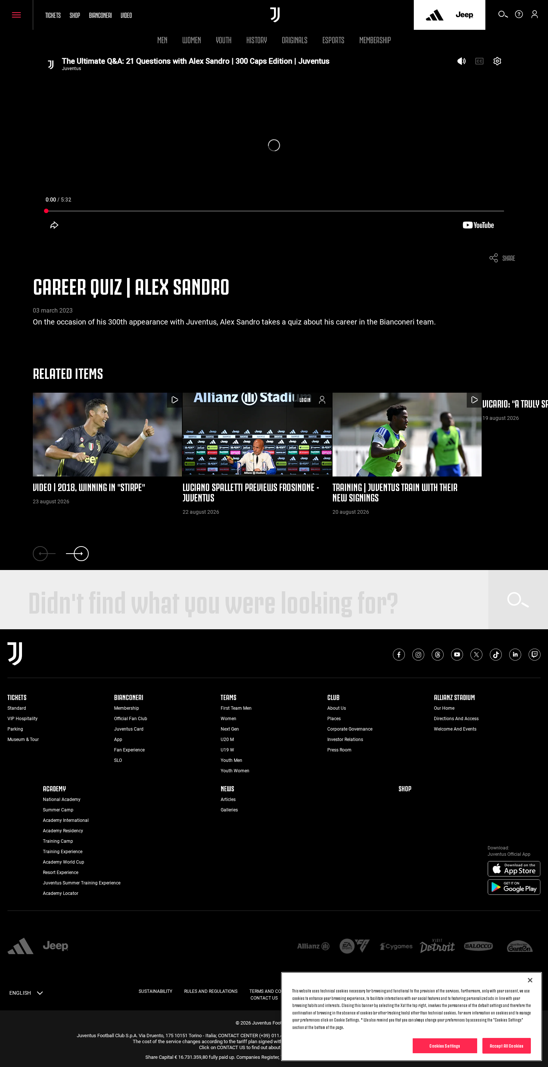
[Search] (503, 16)
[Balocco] (478, 947)
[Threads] (438, 655)
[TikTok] (496, 655)
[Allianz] (313, 947)
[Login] (535, 16)
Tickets (53, 14)
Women (191, 39)
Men (162, 39)
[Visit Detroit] (437, 946)
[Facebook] (399, 655)
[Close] (530, 980)
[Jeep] (464, 15)
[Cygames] (396, 947)
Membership (375, 39)
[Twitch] (535, 655)
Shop (75, 14)
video (126, 14)
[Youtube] (457, 655)
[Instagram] (418, 655)
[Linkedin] (515, 655)
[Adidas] (435, 15)
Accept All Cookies (506, 1045)
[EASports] (354, 947)
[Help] (519, 16)
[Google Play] (514, 887)
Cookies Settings (444, 1045)
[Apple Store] (514, 869)
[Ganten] (520, 947)
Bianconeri (100, 14)
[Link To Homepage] (275, 15)
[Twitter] (476, 655)
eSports (333, 39)
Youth (224, 39)
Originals (295, 39)
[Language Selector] (40, 994)
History (256, 39)
